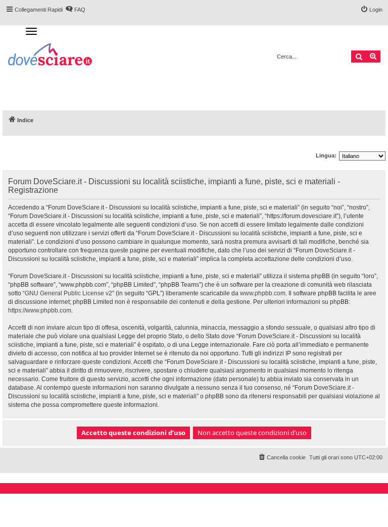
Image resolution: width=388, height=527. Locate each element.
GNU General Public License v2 (68, 293)
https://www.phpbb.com (39, 310)
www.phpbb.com (262, 293)
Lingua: (326, 155)
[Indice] (51, 56)
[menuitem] (282, 457)
